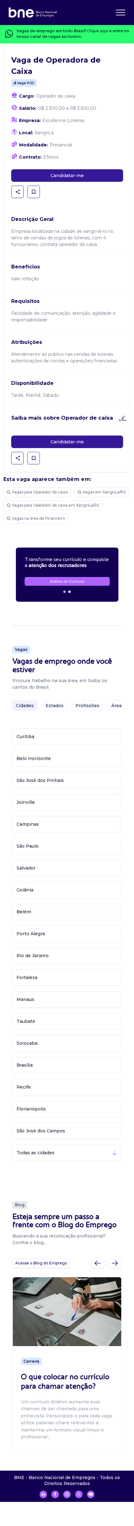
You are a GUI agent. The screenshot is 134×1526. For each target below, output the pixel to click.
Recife (24, 1087)
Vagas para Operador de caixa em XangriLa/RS (55, 505)
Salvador (26, 868)
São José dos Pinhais (40, 780)
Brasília (25, 1065)
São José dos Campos (41, 1131)
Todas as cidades (36, 1153)
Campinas (28, 824)
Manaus (25, 999)
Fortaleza (27, 977)
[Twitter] (79, 1494)
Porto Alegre (31, 934)
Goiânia (25, 890)
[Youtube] (90, 1494)
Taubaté (26, 1021)
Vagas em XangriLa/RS (104, 492)
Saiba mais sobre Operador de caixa (62, 418)
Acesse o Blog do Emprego (41, 1263)
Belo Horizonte (34, 758)
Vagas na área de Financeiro (38, 518)
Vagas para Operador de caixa (40, 492)
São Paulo (28, 846)
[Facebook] (55, 1494)
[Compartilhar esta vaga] (18, 192)
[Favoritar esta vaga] (33, 192)
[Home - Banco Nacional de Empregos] (33, 13)
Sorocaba (27, 1043)
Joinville (26, 802)
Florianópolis (31, 1109)
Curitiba (25, 736)
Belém (24, 912)
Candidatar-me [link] (67, 175)
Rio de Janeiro (33, 955)
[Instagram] (67, 1494)
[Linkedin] (43, 1494)
